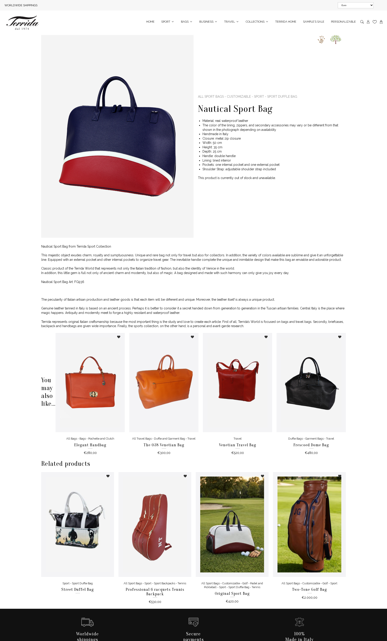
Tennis (182, 583)
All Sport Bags (211, 96)
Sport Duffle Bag (282, 96)
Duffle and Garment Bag (169, 438)
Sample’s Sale (313, 21)
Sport (165, 21)
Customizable (239, 96)
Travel (229, 21)
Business (206, 21)
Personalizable (343, 21)
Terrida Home (285, 21)
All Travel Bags (142, 438)
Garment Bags (314, 438)
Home (150, 21)
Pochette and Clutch (101, 438)
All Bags (71, 438)
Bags (185, 21)
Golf (245, 583)
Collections (255, 21)
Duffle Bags (295, 438)
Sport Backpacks (164, 583)
